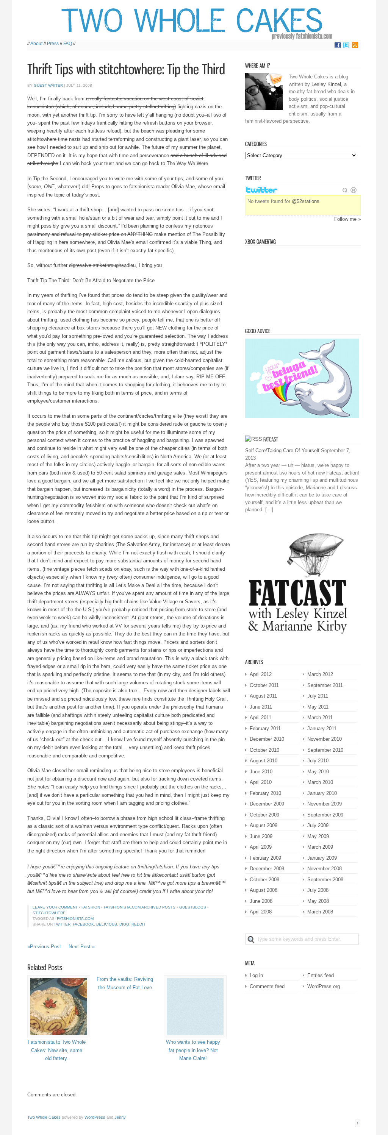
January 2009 (322, 858)
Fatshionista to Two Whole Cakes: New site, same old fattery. (57, 1050)
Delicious (106, 924)
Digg (124, 924)
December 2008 (267, 868)
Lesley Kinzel (326, 84)
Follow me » (347, 219)
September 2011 (325, 685)
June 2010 (261, 771)
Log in (256, 975)
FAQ (67, 43)
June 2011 (261, 707)
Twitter (62, 924)
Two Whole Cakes (44, 1117)
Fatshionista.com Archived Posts (139, 907)
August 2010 (263, 760)
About (36, 43)
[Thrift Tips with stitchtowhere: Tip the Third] (126, 69)
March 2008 (320, 912)
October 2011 (264, 685)
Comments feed (267, 986)
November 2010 (324, 739)
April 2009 (261, 847)
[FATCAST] (270, 439)
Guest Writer (48, 85)
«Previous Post (44, 946)
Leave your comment (55, 907)
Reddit (138, 924)
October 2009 (264, 815)
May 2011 (318, 707)
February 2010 (265, 793)
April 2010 (261, 782)
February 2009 (265, 858)
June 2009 (261, 836)
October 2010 (264, 750)
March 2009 (320, 847)
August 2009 (263, 825)
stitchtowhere (49, 913)
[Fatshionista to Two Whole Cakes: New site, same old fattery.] (56, 1006)
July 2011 (317, 696)
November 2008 (324, 868)
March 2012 (320, 674)
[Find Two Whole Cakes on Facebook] (338, 47)
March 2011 (320, 717)
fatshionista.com (75, 918)
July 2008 (318, 890)
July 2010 (318, 760)
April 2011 (260, 717)
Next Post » (82, 946)
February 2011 (265, 728)
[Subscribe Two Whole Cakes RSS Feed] (355, 47)
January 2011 (321, 728)
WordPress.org (323, 986)
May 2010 (318, 771)
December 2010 (267, 739)
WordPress (94, 1117)
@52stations (305, 201)
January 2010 (322, 793)
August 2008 (263, 890)
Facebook (83, 924)
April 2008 (261, 912)
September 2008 (325, 879)
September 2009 (325, 815)
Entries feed (320, 975)
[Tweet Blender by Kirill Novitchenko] (353, 190)
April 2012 (261, 674)
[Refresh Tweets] (345, 190)
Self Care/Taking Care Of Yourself (282, 450)
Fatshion (90, 907)
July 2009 (318, 825)
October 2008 (264, 879)
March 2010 (320, 782)
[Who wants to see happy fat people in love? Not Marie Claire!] (193, 1006)
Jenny (119, 1117)
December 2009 (267, 804)
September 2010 (325, 750)
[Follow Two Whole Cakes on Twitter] (346, 47)
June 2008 (261, 901)
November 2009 (324, 804)
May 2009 (318, 836)
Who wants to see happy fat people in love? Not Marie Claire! (193, 1050)
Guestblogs (192, 907)
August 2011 (263, 696)
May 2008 (318, 901)
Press (53, 43)
